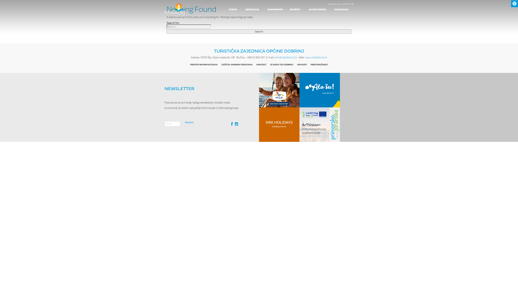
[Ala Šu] (319, 90)
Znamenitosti (275, 10)
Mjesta (233, 10)
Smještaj (295, 10)
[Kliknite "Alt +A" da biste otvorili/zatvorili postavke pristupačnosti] (514, 3)
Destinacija (252, 10)
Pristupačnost (319, 65)
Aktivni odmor (317, 10)
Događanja (341, 10)
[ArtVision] (319, 124)
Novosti (302, 65)
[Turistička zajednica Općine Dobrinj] (175, 8)
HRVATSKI (339, 3)
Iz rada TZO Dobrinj (281, 65)
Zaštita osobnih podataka (237, 65)
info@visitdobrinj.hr (286, 57)
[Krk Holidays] (279, 124)
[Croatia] (279, 90)
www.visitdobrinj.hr (316, 57)
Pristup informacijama (204, 65)
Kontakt (261, 65)
